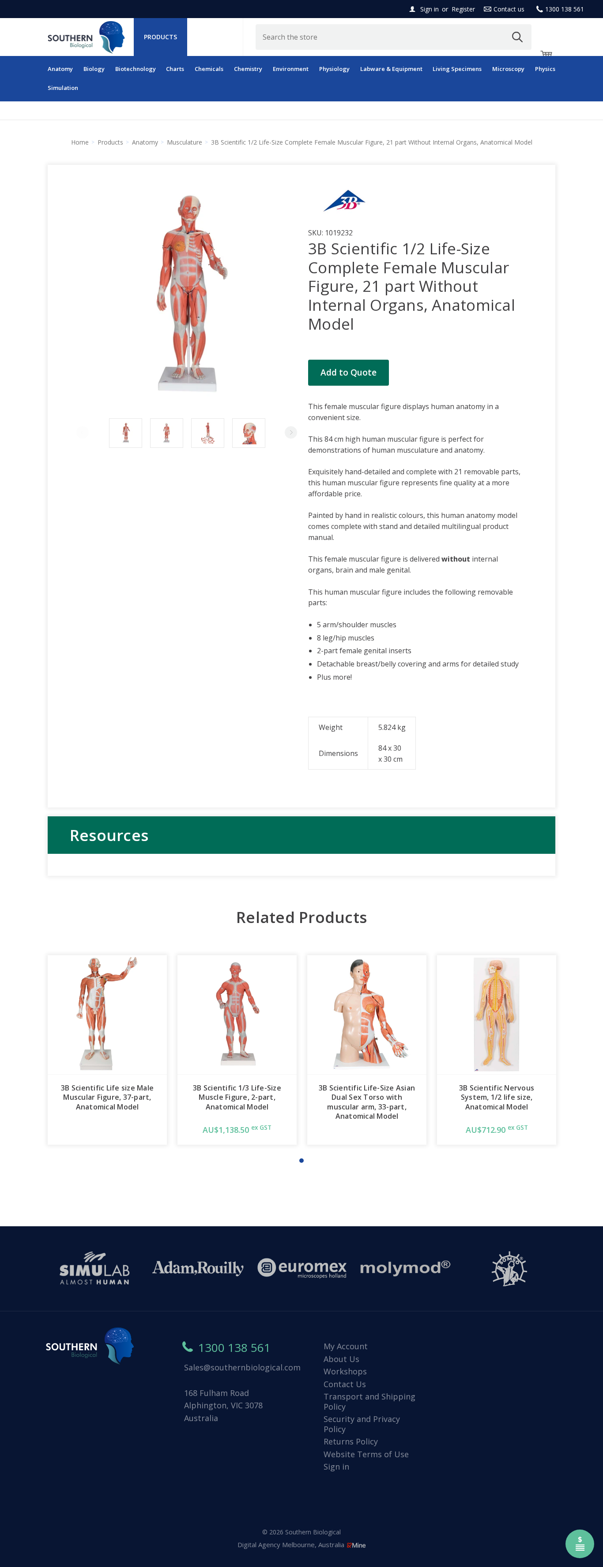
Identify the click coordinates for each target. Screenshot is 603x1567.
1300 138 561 (564, 9)
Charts (175, 69)
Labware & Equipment (391, 69)
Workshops (345, 1371)
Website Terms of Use (366, 1454)
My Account (346, 1346)
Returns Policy (351, 1441)
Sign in (429, 9)
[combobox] (394, 37)
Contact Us (345, 1384)
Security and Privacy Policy (362, 1424)
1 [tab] (301, 1160)
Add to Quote (348, 372)
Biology (94, 69)
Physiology (334, 69)
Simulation (63, 88)
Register (463, 9)
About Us (341, 1359)
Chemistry (248, 69)
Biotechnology (135, 69)
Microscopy (508, 69)
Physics (545, 69)
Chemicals (209, 69)
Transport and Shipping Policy (369, 1401)
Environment (291, 69)
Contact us (509, 9)
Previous (82, 432)
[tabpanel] (107, 1050)
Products (160, 37)
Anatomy (60, 69)
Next (291, 432)
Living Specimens (457, 69)
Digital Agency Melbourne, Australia (291, 1544)
